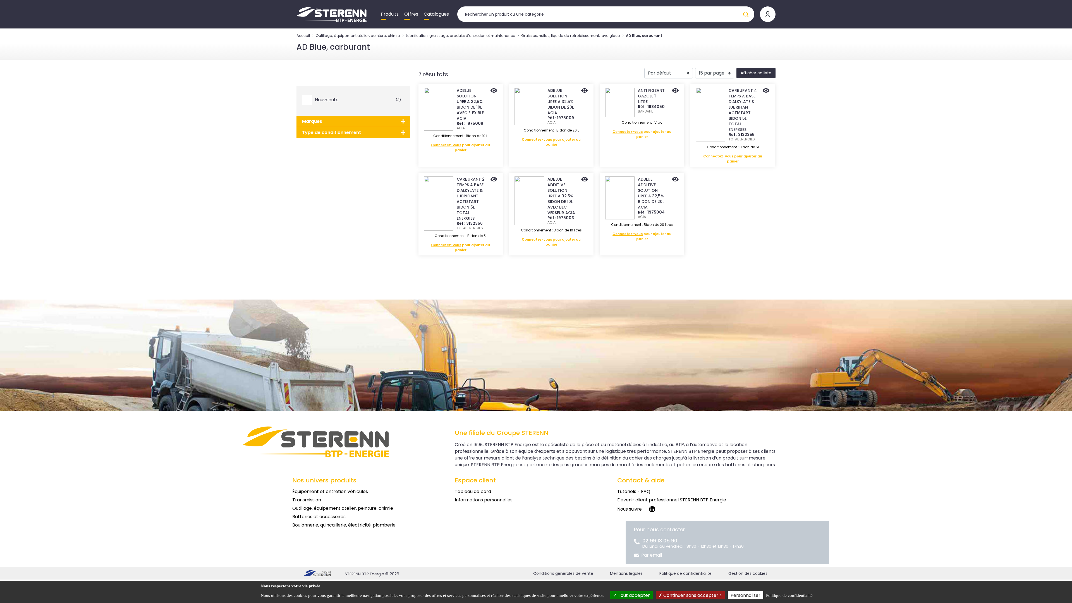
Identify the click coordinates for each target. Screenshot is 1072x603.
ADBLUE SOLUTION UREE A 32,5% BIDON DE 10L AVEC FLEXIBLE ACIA (470, 104)
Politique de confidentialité (685, 573)
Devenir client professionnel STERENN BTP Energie (671, 500)
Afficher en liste (756, 73)
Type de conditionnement (331, 132)
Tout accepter (633, 595)
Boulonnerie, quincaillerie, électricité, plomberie (344, 525)
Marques (312, 121)
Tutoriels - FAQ (633, 491)
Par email (651, 555)
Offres (411, 14)
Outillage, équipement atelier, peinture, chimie (358, 35)
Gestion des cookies (747, 573)
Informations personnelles (484, 500)
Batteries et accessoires (319, 516)
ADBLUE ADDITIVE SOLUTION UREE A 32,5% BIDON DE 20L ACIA (651, 193)
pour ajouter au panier (460, 147)
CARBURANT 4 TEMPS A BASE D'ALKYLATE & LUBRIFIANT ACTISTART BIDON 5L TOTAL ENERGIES (743, 110)
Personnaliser (745, 595)
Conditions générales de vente (563, 573)
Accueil (303, 35)
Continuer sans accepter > (692, 595)
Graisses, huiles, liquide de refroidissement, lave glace (570, 35)
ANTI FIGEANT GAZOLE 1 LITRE (651, 96)
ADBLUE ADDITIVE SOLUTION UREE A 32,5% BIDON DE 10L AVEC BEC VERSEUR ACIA (561, 196)
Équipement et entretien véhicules (330, 491)
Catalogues (436, 14)
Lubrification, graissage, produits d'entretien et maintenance (460, 35)
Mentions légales (626, 573)
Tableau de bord (473, 491)
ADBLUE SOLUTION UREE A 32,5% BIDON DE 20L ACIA (560, 102)
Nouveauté (358, 100)
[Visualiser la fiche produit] (494, 91)
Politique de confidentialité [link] (789, 595)
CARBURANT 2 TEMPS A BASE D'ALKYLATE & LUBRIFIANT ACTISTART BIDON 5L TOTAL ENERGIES (471, 198)
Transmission (306, 500)
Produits (390, 14)
